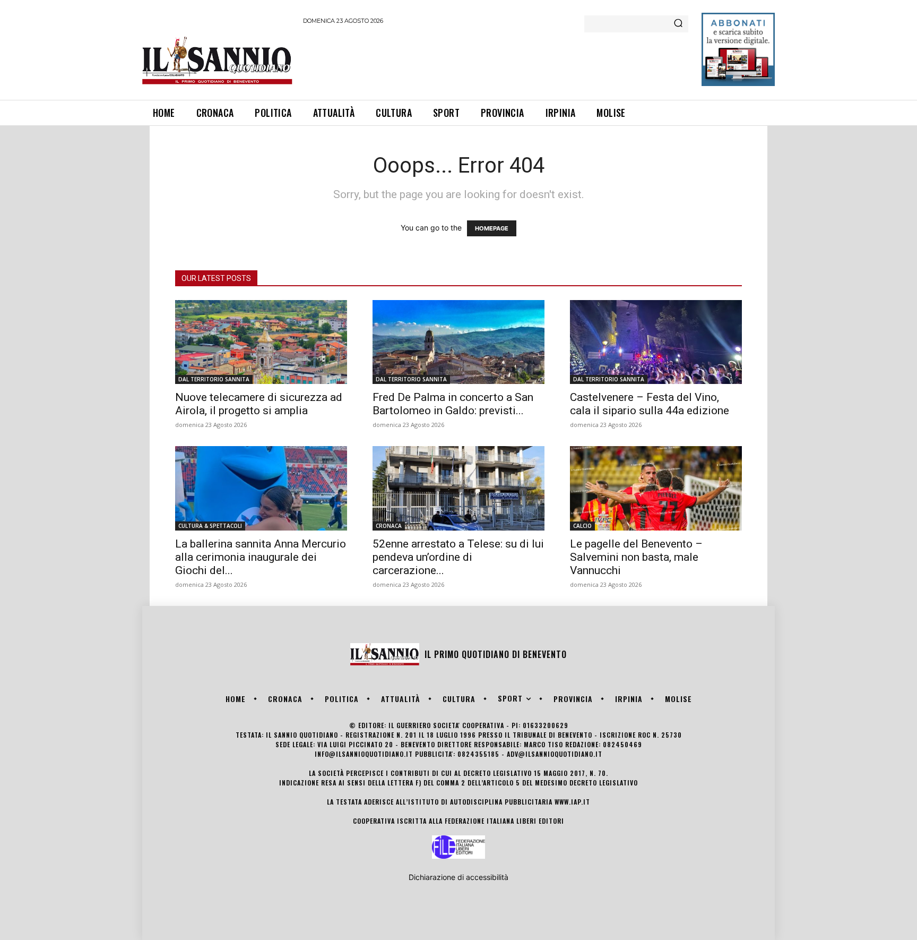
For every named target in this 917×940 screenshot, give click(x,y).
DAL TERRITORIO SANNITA (213, 379)
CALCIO (582, 525)
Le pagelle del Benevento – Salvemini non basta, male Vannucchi (636, 557)
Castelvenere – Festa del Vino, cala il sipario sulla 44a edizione (649, 404)
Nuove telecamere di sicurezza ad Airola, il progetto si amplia (258, 404)
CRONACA (389, 525)
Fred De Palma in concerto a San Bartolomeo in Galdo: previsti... (453, 404)
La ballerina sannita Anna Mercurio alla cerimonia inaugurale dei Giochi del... (260, 557)
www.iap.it (572, 801)
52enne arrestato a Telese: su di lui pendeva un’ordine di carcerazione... (458, 557)
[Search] (678, 23)
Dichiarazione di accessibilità (458, 877)
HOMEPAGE (491, 228)
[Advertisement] (496, 60)
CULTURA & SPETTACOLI (210, 525)
